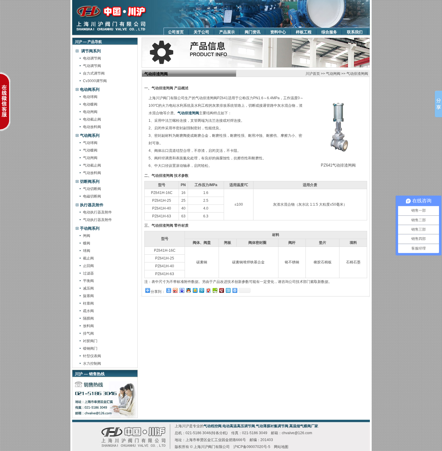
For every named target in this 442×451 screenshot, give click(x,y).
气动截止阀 (92, 165)
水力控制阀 (92, 363)
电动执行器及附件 (97, 212)
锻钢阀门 (90, 348)
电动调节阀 (92, 58)
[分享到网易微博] (208, 290)
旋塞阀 (88, 296)
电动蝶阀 (90, 104)
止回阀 (88, 266)
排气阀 (88, 333)
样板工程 (304, 32)
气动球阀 (90, 143)
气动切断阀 (92, 189)
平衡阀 (88, 281)
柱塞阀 (88, 303)
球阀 (86, 251)
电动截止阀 (92, 119)
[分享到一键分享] (168, 290)
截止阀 (88, 258)
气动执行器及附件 (97, 220)
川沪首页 (312, 74)
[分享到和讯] (221, 290)
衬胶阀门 (90, 341)
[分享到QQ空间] (195, 290)
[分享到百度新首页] (181, 290)
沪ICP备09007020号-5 (251, 447)
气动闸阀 (90, 158)
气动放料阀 (92, 173)
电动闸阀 (90, 112)
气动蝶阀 (90, 150)
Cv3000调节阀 (95, 81)
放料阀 (88, 326)
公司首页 (176, 32)
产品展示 (227, 32)
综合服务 (329, 32)
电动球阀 (90, 97)
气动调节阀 (92, 66)
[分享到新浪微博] (175, 290)
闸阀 (86, 236)
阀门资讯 (252, 32)
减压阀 (88, 288)
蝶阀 (86, 243)
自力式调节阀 (94, 73)
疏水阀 (88, 311)
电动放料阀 (92, 127)
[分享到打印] (234, 290)
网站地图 (281, 447)
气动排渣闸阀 (357, 74)
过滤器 (88, 273)
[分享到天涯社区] (228, 290)
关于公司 (201, 32)
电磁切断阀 (92, 196)
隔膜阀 (88, 318)
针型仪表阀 (92, 356)
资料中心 (278, 32)
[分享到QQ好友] (188, 290)
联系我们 (355, 32)
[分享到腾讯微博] (201, 290)
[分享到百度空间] (214, 290)
